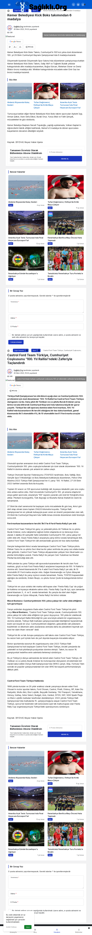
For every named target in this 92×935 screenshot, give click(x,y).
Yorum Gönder (16, 342)
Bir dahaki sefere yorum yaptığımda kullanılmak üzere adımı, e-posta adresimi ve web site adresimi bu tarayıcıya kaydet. (46, 336)
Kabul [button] (28, 927)
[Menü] (9, 4)
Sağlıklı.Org (18, 26)
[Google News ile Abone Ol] (15, 41)
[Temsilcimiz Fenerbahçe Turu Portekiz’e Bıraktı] (66, 264)
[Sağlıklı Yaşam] (41, 6)
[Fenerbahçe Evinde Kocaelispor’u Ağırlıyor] (26, 264)
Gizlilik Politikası (11, 927)
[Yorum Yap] (9, 47)
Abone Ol (65, 159)
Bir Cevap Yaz (16, 291)
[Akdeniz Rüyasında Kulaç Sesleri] (19, 96)
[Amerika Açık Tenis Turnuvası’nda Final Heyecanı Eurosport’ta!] (72, 96)
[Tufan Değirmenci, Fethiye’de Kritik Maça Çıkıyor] (46, 96)
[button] (78, 4)
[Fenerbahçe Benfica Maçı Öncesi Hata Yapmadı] (66, 228)
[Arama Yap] (73, 4)
